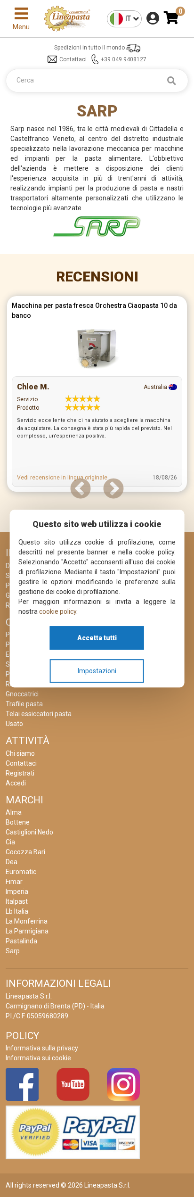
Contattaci (73, 59)
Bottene (18, 822)
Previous (80, 489)
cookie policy (57, 611)
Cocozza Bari (25, 852)
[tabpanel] (97, 396)
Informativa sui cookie (38, 1058)
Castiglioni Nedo (29, 832)
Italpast (17, 901)
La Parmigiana (27, 931)
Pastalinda (21, 941)
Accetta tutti (97, 638)
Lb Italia (17, 911)
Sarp (13, 951)
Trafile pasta (24, 704)
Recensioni (97, 276)
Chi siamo (20, 753)
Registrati (20, 773)
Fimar (14, 881)
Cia (10, 842)
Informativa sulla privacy (42, 1048)
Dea (11, 862)
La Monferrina (27, 921)
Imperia (17, 891)
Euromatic (21, 871)
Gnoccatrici (22, 694)
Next (113, 489)
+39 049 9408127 (123, 59)
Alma (14, 812)
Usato (14, 723)
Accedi (16, 783)
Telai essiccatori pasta (39, 714)
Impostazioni (97, 671)
